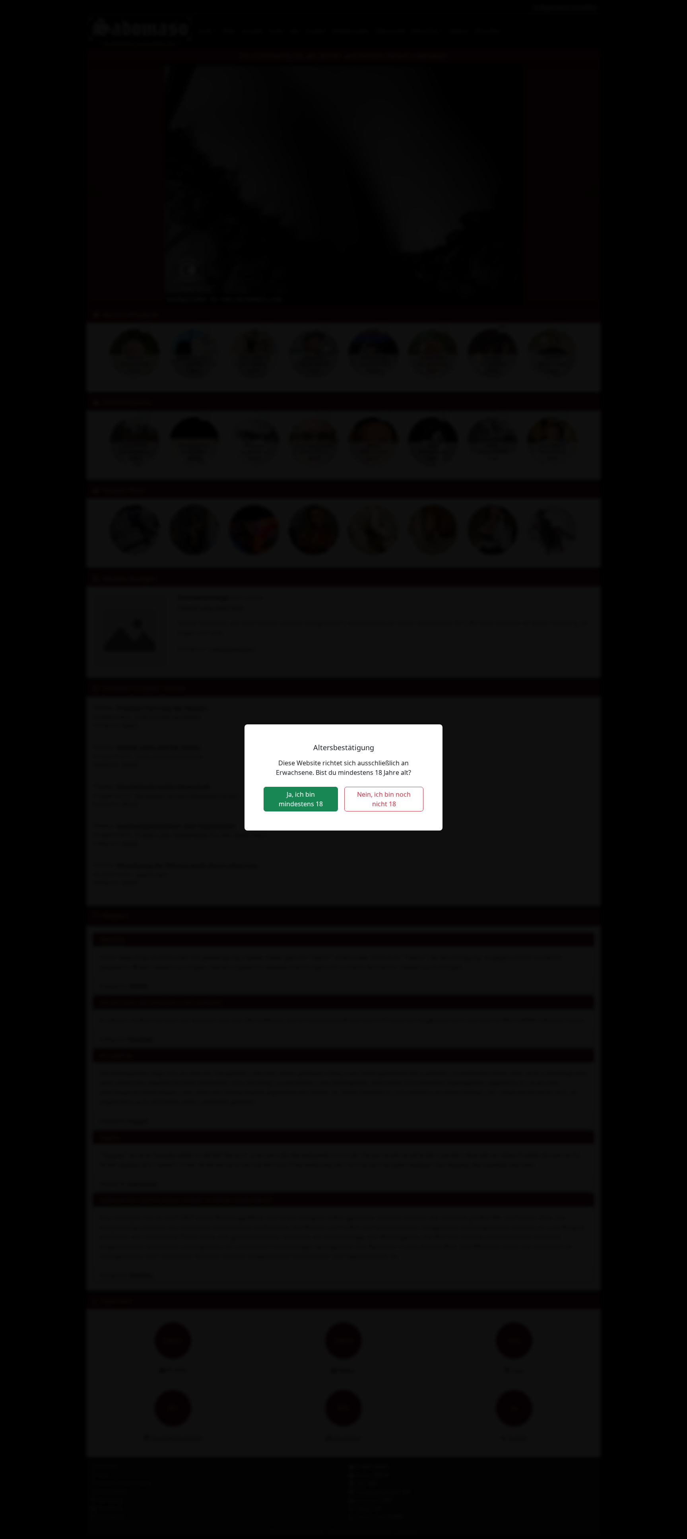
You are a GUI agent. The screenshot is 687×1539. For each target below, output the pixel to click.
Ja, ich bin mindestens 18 (301, 799)
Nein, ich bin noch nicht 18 (384, 799)
